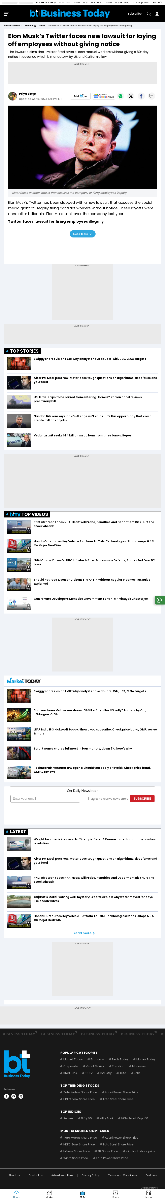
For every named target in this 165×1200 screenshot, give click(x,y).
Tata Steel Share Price (118, 1099)
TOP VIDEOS (35, 514)
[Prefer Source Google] (80, 96)
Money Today (146, 1059)
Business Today (46, 2)
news (42, 25)
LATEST (18, 831)
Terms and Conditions (122, 1175)
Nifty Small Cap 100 (134, 1118)
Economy (97, 1059)
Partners (151, 1175)
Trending (118, 1066)
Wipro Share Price (75, 1158)
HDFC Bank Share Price (79, 1099)
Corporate (70, 1066)
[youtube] (13, 1096)
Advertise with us (62, 1175)
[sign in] (157, 14)
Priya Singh (27, 94)
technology (29, 25)
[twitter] (21, 1096)
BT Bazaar (64, 2)
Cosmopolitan (141, 2)
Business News (12, 25)
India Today (81, 2)
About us (14, 1175)
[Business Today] (70, 13)
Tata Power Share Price (112, 1158)
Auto (123, 1073)
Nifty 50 (86, 1118)
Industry (106, 1073)
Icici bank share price (140, 1151)
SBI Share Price (108, 1151)
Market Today (73, 1059)
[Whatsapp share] (120, 96)
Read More (80, 233)
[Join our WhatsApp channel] (159, 603)
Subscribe (135, 14)
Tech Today (120, 1059)
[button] (148, 1195)
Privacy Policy (91, 1175)
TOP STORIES (24, 351)
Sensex (68, 1118)
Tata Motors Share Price (80, 1092)
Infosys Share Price (76, 1151)
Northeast (96, 2)
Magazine (139, 1066)
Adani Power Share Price (121, 1092)
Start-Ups (70, 1073)
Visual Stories (95, 1066)
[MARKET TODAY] (24, 681)
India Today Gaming (117, 2)
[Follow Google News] (103, 96)
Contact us (36, 1175)
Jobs (137, 1073)
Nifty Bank (106, 1118)
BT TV (89, 1073)
